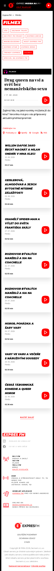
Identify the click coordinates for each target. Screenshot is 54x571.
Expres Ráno (28, 47)
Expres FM (18, 493)
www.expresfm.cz (22, 505)
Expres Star (10, 47)
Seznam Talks (19, 30)
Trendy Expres (12, 53)
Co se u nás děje (18, 446)
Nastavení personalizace (19, 566)
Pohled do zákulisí (19, 441)
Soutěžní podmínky (27, 535)
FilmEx (28, 53)
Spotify (24, 133)
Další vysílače (20, 469)
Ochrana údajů (27, 538)
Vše (6, 30)
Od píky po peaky (13, 36)
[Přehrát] (48, 5)
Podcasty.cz (11, 133)
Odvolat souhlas (38, 566)
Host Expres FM (32, 41)
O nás (27, 542)
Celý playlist (23, 7)
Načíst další (27, 417)
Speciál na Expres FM (16, 58)
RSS (45, 133)
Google (35, 133)
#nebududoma (12, 41)
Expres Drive (34, 36)
